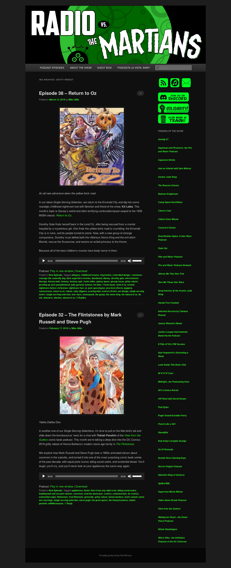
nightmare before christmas (53, 288)
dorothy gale (117, 278)
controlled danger (121, 275)
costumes (137, 275)
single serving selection (58, 294)
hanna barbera (115, 496)
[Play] (43, 261)
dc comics (133, 493)
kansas (88, 284)
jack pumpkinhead (60, 284)
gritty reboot (131, 281)
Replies (81, 297)
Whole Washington (167, 529)
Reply (69, 503)
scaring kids (94, 291)
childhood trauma (90, 275)
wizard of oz (69, 297)
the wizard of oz (129, 294)
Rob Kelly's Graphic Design (172, 440)
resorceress (45, 291)
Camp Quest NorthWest (170, 202)
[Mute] (129, 261)
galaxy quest (103, 281)
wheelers (48, 297)
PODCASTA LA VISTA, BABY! (133, 67)
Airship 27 (163, 139)
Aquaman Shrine (166, 159)
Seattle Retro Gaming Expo (172, 457)
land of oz (121, 284)
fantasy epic (76, 281)
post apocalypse (96, 288)
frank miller (89, 281)
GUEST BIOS (104, 67)
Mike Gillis (74, 99)
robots (69, 291)
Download (81, 271)
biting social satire (126, 490)
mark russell (131, 496)
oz (86, 288)
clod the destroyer (93, 493)
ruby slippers (80, 291)
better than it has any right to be (100, 490)
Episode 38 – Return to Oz (68, 93)
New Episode (55, 275)
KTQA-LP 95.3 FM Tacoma (171, 344)
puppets (128, 288)
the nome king (113, 294)
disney (106, 278)
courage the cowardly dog (52, 278)
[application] (91, 260)
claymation (105, 275)
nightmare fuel (76, 288)
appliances (77, 490)
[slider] (137, 260)
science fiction (109, 291)
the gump (100, 294)
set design (123, 291)
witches (58, 297)
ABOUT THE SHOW (80, 67)
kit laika (97, 284)
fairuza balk (54, 281)
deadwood (97, 278)
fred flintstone (76, 496)
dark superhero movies (79, 278)
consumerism (120, 493)
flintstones (62, 496)
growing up (44, 284)
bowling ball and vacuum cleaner (55, 493)
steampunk (88, 294)
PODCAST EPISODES (52, 67)
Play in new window (61, 271)
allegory (76, 275)
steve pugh (85, 500)
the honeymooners (118, 500)
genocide (89, 496)
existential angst (47, 496)
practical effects (114, 288)
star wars (77, 294)
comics (108, 493)
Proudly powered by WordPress (115, 555)
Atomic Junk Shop (167, 176)
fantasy (65, 281)
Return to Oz (63, 215)
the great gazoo (100, 500)
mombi (130, 284)
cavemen (78, 493)
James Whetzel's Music (170, 323)
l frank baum (109, 284)
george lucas (117, 281)
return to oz (59, 291)
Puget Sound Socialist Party (172, 415)
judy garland (77, 284)
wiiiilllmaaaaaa (55, 503)
